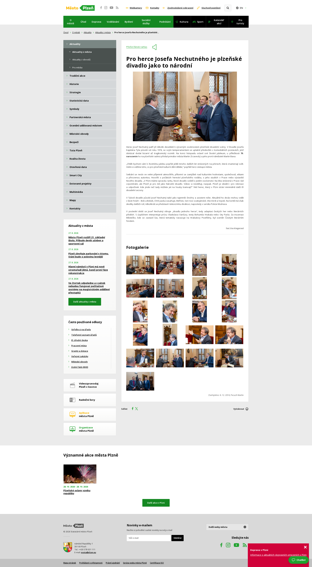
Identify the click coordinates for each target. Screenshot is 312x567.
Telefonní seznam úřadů (84, 334)
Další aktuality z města (84, 301)
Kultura (184, 21)
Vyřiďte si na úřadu (81, 329)
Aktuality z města (103, 32)
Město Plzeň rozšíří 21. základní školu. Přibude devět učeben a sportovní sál (86, 240)
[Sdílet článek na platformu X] (137, 409)
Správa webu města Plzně (135, 562)
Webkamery (136, 7)
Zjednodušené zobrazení (180, 7)
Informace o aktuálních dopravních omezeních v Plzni (278, 554)
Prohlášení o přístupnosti (91, 562)
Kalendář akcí (219, 22)
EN (241, 8)
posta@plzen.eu (88, 552)
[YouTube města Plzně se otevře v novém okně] (111, 9)
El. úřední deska (79, 340)
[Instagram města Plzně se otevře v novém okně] (105, 9)
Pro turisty (240, 22)
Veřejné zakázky (79, 356)
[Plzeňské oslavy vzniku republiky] (80, 474)
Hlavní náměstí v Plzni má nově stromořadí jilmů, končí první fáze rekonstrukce (88, 269)
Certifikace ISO (157, 562)
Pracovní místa (79, 345)
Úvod (65, 32)
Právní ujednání (113, 562)
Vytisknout (238, 408)
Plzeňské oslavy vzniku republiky (76, 492)
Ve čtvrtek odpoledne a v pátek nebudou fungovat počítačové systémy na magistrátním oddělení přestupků (89, 287)
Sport (200, 21)
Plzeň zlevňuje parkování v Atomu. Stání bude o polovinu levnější (88, 255)
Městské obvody (79, 361)
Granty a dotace (79, 350)
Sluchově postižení (211, 7)
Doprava (96, 21)
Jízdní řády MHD (79, 367)
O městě (70, 22)
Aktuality (87, 32)
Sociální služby (146, 22)
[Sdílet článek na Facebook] (131, 409)
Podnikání (165, 21)
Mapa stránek (69, 562)
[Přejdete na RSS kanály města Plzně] (117, 9)
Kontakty (154, 7)
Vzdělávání (113, 21)
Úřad (83, 21)
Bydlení (129, 21)
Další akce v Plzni (156, 502)
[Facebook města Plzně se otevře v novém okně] (100, 9)
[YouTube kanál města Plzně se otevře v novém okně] (236, 548)
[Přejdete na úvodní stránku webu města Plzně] (80, 8)
